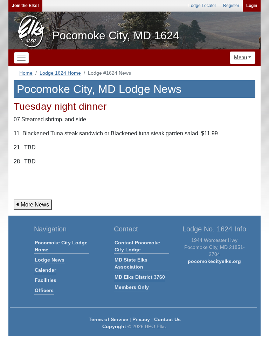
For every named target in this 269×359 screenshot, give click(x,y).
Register (231, 5)
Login (251, 5)
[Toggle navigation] (21, 57)
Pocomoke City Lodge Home (61, 246)
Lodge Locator (202, 5)
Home (26, 73)
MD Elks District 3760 (140, 277)
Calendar (45, 270)
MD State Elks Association (131, 263)
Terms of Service (108, 319)
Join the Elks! (25, 5)
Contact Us (167, 319)
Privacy (141, 319)
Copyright (114, 326)
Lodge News (49, 260)
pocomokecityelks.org (214, 261)
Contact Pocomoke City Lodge (137, 246)
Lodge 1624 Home (60, 73)
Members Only (132, 287)
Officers (44, 290)
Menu (240, 57)
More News (34, 205)
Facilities (45, 280)
